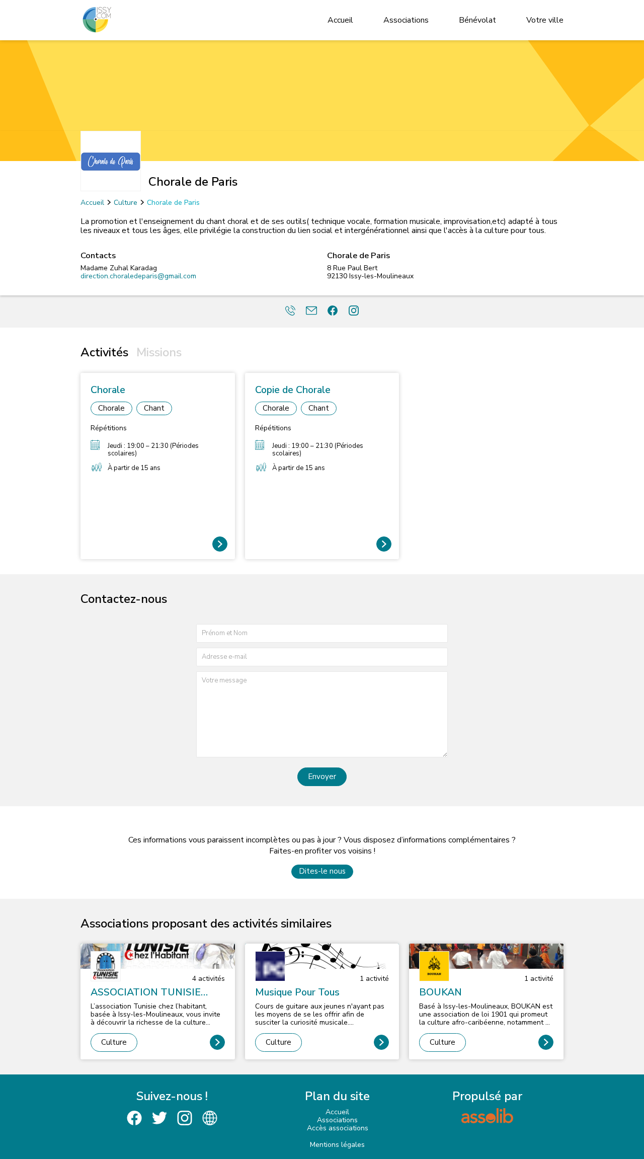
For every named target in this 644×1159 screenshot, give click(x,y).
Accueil (340, 20)
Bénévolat (477, 20)
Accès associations (337, 1128)
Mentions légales (337, 1144)
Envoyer (322, 776)
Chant (154, 408)
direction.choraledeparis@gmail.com (138, 276)
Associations (406, 20)
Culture (125, 202)
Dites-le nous (322, 871)
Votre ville (545, 20)
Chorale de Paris (173, 202)
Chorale (111, 408)
